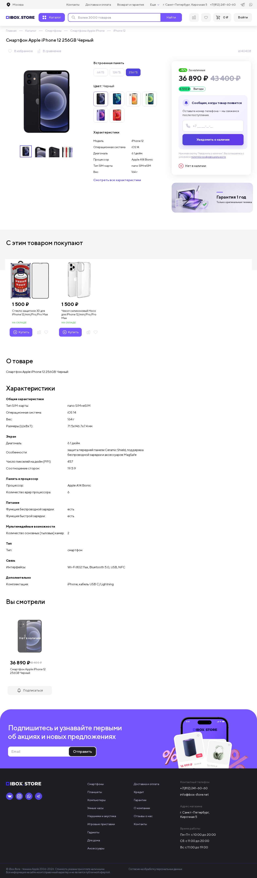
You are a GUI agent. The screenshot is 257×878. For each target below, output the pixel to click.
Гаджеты (93, 832)
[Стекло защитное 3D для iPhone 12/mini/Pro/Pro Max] (29, 279)
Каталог (30, 30)
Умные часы (95, 808)
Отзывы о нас (143, 816)
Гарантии (140, 800)
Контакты (73, 4)
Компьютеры (96, 800)
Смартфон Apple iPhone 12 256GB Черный (28, 671)
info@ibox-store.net (194, 794)
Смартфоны (53, 30)
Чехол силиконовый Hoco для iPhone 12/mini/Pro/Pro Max (78, 314)
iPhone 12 (119, 30)
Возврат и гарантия (130, 4)
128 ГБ (117, 72)
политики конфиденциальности (208, 156)
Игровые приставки (101, 824)
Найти (171, 17)
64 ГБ (100, 72)
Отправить (82, 751)
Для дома (93, 840)
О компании (142, 808)
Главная (11, 30)
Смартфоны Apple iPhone (87, 30)
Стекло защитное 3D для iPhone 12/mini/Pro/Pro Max (30, 312)
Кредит (139, 792)
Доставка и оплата (98, 4)
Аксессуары (95, 848)
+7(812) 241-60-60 (223, 4)
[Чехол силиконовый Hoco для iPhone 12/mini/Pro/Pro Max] (79, 279)
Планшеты (94, 792)
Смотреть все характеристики (117, 180)
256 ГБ (133, 72)
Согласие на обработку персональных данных (155, 869)
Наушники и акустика (101, 816)
